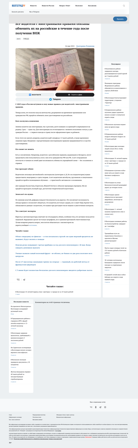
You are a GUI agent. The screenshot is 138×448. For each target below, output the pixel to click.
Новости (33, 6)
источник (33, 225)
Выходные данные (37, 419)
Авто (18, 39)
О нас (10, 415)
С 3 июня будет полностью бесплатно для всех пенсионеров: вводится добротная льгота (53, 270)
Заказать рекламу (18, 12)
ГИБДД (26, 39)
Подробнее (58, 430)
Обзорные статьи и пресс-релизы (65, 415)
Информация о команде (15, 417)
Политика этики (37, 417)
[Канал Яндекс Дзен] (74, 95)
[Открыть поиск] (124, 6)
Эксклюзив (92, 6)
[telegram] (25, 279)
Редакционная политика (39, 415)
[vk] (18, 279)
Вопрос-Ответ (64, 6)
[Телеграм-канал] (54, 99)
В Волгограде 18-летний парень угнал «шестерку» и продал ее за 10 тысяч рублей (44, 293)
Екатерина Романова (85, 46)
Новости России (48, 6)
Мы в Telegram (34, 12)
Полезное (79, 6)
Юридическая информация (63, 417)
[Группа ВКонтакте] (34, 95)
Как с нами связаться (14, 419)
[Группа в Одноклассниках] (95, 407)
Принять (120, 19)
